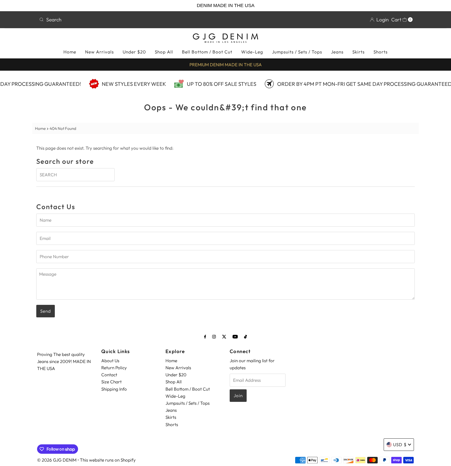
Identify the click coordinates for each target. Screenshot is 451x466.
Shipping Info (114, 389)
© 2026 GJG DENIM (56, 460)
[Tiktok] (245, 336)
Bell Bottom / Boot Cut (207, 52)
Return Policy (114, 367)
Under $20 (134, 52)
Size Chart (111, 381)
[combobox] (130, 19)
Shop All (164, 52)
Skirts (358, 52)
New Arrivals (99, 52)
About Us (110, 360)
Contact (109, 374)
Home (69, 52)
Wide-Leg (252, 52)
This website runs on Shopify (108, 460)
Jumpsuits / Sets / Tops (297, 52)
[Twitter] (224, 336)
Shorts (380, 52)
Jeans (337, 52)
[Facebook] (205, 336)
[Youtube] (235, 336)
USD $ (400, 444)
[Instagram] (214, 336)
